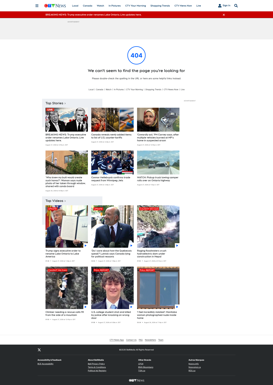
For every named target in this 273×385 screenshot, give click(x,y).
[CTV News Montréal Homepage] (55, 5)
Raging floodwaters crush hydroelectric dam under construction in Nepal (151, 253)
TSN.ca (141, 370)
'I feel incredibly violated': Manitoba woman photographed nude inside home (157, 315)
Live (198, 5)
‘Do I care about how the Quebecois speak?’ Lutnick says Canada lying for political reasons (111, 253)
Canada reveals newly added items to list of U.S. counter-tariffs (111, 136)
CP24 (140, 364)
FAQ (141, 340)
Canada (87, 5)
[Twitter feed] (39, 349)
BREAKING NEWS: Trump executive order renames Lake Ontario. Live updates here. (66, 137)
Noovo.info (194, 364)
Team (160, 340)
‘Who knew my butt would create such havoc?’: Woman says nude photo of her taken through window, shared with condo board (66, 182)
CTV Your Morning (135, 5)
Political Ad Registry (97, 370)
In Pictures (115, 5)
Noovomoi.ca (195, 367)
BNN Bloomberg (145, 367)
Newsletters (150, 340)
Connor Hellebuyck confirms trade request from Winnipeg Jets (110, 179)
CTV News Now (183, 5)
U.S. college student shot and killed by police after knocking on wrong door (111, 315)
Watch (100, 5)
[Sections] (37, 6)
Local (75, 5)
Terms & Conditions (97, 367)
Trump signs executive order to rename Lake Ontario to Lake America (63, 253)
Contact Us (131, 340)
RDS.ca (192, 370)
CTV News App (117, 340)
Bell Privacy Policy (96, 364)
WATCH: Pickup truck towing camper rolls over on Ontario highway (157, 179)
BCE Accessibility (45, 364)
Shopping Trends (160, 5)
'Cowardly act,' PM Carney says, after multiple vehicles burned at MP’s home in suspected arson (158, 137)
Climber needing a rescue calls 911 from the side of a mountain (65, 313)
